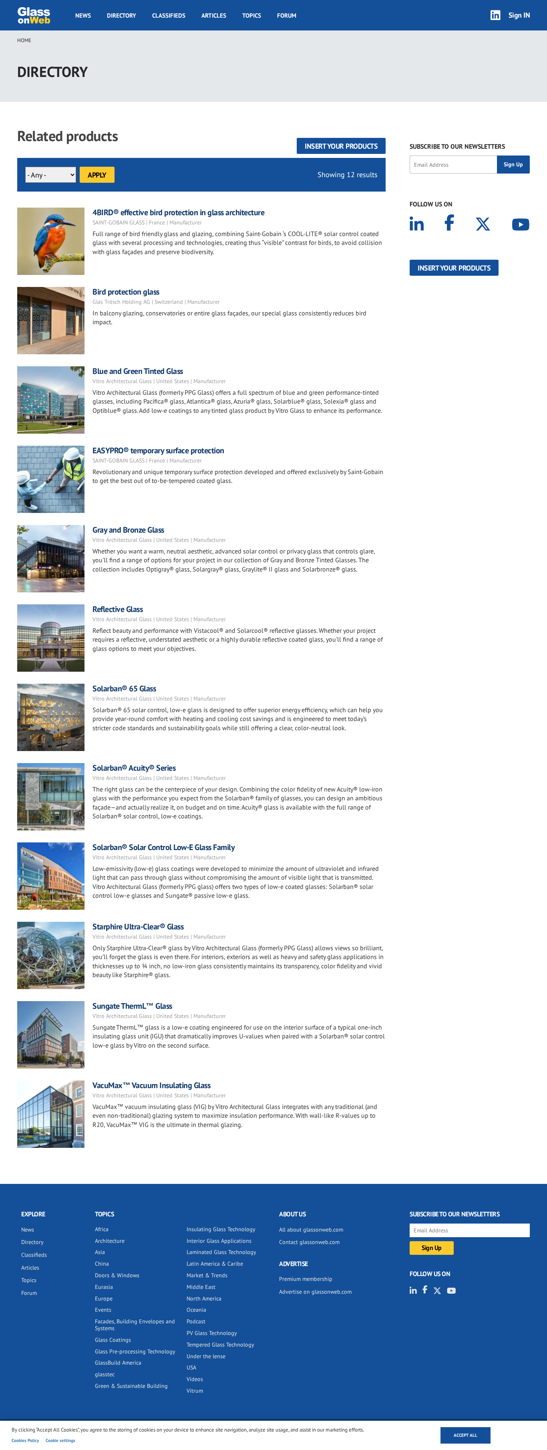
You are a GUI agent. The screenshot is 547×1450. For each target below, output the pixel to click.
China (102, 1263)
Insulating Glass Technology (221, 1229)
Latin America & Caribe (215, 1263)
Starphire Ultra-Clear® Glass (138, 926)
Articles (213, 15)
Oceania (196, 1309)
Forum (286, 15)
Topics (251, 15)
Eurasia (104, 1286)
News (83, 15)
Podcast (196, 1321)
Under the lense (206, 1356)
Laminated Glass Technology (221, 1252)
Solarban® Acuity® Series (134, 768)
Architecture (110, 1240)
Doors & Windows (117, 1275)
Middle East (201, 1286)
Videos (195, 1379)
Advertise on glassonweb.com (315, 1291)
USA (191, 1367)
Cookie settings (60, 1440)
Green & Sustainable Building (131, 1385)
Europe (104, 1298)
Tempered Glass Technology (220, 1344)
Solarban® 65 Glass (124, 688)
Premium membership (305, 1278)
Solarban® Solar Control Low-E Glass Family (164, 847)
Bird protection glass (126, 292)
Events (103, 1309)
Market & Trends (207, 1275)
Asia (100, 1252)
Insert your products (341, 146)
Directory (121, 15)
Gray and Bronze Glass (128, 530)
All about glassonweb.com (311, 1229)
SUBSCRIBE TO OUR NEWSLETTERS (457, 146)
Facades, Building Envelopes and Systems (135, 1325)
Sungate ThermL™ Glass (132, 1006)
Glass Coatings (113, 1339)
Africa (102, 1229)
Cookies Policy (25, 1440)
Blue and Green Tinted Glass (138, 371)
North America (204, 1298)
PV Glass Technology (212, 1333)
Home (24, 40)
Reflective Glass (118, 609)
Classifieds (168, 15)
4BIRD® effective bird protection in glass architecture (178, 212)
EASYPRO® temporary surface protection (158, 450)
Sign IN (519, 15)
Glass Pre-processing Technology (135, 1351)
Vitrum (195, 1390)
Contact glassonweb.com (309, 1242)
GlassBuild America (118, 1362)
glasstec (105, 1374)
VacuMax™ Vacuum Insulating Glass (151, 1085)
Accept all (465, 1435)
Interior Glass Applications (219, 1240)
